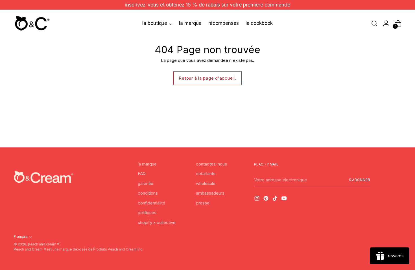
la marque (147, 164)
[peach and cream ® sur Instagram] (257, 199)
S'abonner (359, 180)
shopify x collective (157, 222)
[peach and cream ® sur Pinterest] (266, 199)
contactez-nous (211, 164)
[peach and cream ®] (32, 23)
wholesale (205, 183)
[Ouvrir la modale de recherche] (374, 23)
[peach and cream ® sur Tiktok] (275, 199)
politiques (147, 212)
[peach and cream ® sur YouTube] (284, 199)
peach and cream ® (43, 244)
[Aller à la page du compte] (386, 23)
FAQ (142, 173)
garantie (145, 183)
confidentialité (151, 203)
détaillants (205, 173)
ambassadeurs (210, 193)
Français (21, 237)
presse (202, 203)
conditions (148, 193)
